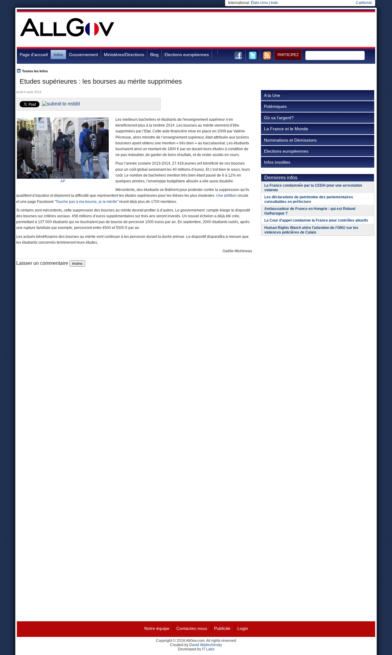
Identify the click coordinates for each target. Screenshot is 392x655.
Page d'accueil (34, 54)
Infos (58, 54)
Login (242, 628)
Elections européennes (186, 54)
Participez (288, 55)
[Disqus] (134, 343)
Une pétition (226, 195)
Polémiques (275, 106)
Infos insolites (277, 162)
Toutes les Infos (35, 71)
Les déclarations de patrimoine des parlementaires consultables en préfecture (308, 199)
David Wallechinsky (205, 645)
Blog (154, 54)
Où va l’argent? (279, 117)
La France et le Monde (286, 128)
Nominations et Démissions (290, 140)
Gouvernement (83, 54)
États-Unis (259, 3)
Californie (364, 3)
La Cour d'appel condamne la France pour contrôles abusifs (316, 220)
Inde (274, 3)
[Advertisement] (263, 32)
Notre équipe (156, 628)
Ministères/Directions (124, 54)
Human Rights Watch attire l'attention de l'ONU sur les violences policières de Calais (311, 230)
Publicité (222, 628)
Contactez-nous (191, 628)
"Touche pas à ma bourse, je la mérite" (86, 202)
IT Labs (208, 649)
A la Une (272, 95)
